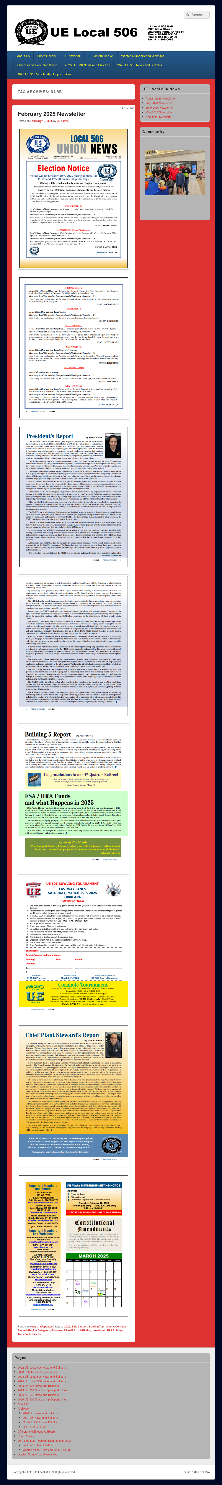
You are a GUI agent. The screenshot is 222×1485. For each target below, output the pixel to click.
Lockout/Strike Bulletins (38, 1445)
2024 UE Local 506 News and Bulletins (42, 1381)
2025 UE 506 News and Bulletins (87, 65)
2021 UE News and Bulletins (41, 1417)
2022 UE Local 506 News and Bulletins (42, 1367)
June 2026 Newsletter (159, 107)
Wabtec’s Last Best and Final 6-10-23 (46, 1450)
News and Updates (41, 1326)
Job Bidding (84, 1330)
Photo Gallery (46, 56)
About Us (23, 56)
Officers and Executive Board (37, 65)
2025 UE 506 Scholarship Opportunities (42, 1390)
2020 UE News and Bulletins (41, 1413)
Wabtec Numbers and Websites (142, 56)
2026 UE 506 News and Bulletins (139, 65)
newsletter (99, 1330)
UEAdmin (63, 121)
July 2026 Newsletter (159, 103)
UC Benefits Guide (34, 1427)
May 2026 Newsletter (159, 112)
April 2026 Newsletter (159, 117)
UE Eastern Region (100, 56)
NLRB (110, 1330)
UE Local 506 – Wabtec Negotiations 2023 (44, 1441)
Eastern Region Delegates (34, 1330)
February (57, 1330)
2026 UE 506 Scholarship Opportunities (44, 74)
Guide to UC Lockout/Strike (40, 1422)
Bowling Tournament (101, 1326)
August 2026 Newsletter (161, 98)
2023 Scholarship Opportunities (37, 1372)
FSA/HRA (70, 1330)
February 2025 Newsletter (51, 114)
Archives (23, 1408)
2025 (67, 1326)
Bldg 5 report (80, 1326)
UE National (72, 56)
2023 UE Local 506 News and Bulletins (42, 1376)
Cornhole (121, 1326)
